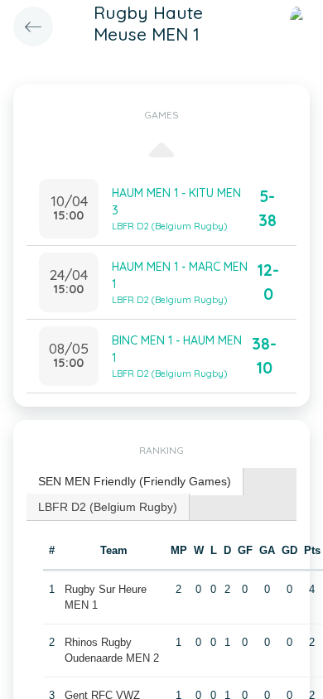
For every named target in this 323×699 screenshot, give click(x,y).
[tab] (135, 481)
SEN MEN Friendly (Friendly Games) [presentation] (134, 481)
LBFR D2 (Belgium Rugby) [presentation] (107, 506)
